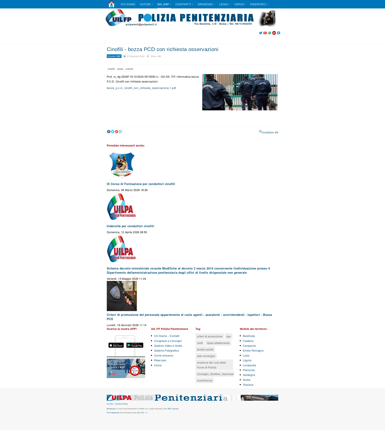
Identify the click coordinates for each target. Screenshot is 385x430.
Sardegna (249, 375)
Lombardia (249, 365)
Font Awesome (113, 412)
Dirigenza (205, 4)
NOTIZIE (145, 4)
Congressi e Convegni (168, 341)
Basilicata (249, 336)
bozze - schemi (125, 68)
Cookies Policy (121, 403)
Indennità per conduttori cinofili (130, 226)
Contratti (183, 4)
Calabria (248, 341)
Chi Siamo (160, 336)
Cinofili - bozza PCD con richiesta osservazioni (162, 49)
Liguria (247, 360)
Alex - (112, 403)
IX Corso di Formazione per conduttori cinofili (141, 184)
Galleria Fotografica (166, 350)
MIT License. (173, 408)
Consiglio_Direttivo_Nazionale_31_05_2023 (224, 374)
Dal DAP (163, 4)
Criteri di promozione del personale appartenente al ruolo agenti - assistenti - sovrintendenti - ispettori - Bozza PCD (189, 316)
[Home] (111, 4)
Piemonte (249, 370)
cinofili (111, 68)
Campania (249, 345)
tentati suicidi (205, 349)
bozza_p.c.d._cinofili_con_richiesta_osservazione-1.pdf (141, 88)
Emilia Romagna (253, 350)
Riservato (258, 4)
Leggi (223, 4)
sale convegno (206, 356)
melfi (200, 343)
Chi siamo (128, 4)
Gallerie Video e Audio (168, 345)
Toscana (248, 384)
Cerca (239, 4)
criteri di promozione (210, 336)
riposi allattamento (218, 343)
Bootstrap (111, 408)
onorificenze (204, 380)
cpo (228, 336)
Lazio (246, 355)
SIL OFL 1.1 (142, 412)
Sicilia (246, 380)
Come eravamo (163, 355)
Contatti (174, 336)
